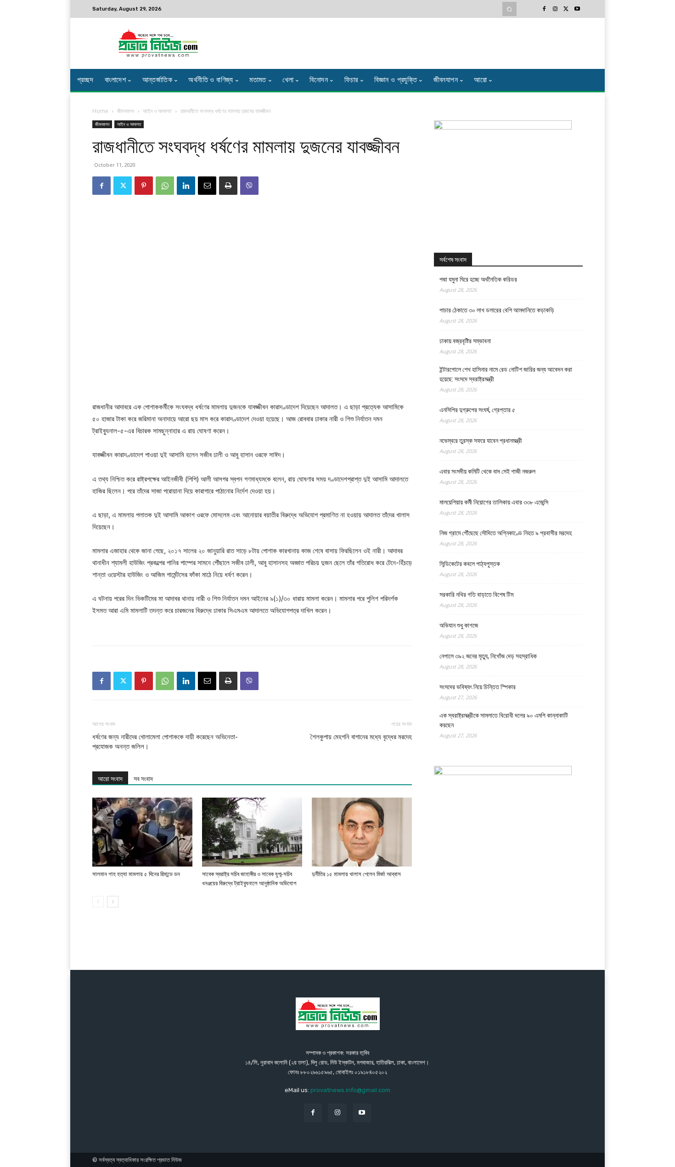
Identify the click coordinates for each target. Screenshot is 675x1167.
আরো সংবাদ (110, 778)
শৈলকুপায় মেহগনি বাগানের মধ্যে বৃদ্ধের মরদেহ (361, 737)
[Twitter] (566, 9)
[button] (509, 9)
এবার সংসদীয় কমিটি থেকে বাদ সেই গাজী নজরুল (487, 471)
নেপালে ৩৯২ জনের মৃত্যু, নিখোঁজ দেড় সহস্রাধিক (488, 656)
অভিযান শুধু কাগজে (458, 625)
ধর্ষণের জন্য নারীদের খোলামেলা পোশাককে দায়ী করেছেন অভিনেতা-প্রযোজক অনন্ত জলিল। (165, 742)
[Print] (228, 185)
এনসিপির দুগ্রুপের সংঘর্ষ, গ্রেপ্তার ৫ (477, 410)
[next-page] (112, 901)
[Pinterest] (144, 185)
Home (100, 111)
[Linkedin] (186, 185)
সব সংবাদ (143, 778)
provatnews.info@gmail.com (350, 1090)
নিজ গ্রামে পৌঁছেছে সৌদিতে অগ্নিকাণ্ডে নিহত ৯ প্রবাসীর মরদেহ (505, 533)
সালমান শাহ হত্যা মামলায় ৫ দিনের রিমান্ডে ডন (136, 874)
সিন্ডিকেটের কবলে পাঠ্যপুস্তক (469, 563)
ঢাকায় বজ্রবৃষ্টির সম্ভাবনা (465, 341)
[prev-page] (98, 901)
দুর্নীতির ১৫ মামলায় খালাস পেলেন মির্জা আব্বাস (356, 874)
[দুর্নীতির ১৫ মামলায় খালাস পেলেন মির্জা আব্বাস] (362, 832)
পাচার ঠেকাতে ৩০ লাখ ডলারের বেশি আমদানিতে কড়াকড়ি (496, 310)
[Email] (207, 185)
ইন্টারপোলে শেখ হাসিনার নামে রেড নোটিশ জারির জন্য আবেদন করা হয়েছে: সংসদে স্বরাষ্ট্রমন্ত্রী (505, 374)
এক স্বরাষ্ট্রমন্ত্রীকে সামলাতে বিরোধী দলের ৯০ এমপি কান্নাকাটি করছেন (503, 720)
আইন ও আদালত (157, 111)
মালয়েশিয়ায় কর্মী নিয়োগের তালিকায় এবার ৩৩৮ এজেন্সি (493, 502)
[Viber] (249, 185)
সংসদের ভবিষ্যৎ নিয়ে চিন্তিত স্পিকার (477, 687)
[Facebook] (544, 9)
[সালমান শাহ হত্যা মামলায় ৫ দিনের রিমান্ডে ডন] (142, 832)
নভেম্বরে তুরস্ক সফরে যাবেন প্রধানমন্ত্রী (480, 440)
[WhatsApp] (165, 185)
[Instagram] (555, 9)
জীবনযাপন (125, 111)
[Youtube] (577, 9)
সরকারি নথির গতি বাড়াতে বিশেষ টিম (476, 594)
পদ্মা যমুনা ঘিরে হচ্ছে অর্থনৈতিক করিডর (478, 279)
